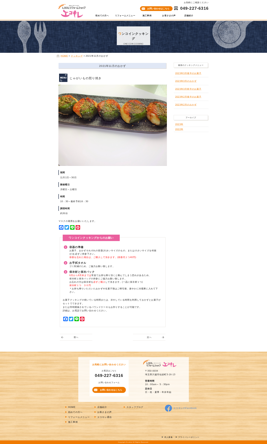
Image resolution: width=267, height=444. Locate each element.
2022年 (179, 129)
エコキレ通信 (104, 417)
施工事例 (147, 15)
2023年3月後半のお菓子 (188, 73)
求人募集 (168, 437)
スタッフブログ (135, 407)
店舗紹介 (188, 15)
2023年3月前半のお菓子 (188, 89)
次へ (149, 337)
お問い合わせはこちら (158, 8)
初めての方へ (102, 15)
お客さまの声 (169, 15)
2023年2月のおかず (186, 104)
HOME (72, 407)
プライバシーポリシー (188, 437)
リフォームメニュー (125, 15)
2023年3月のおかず (186, 81)
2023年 (179, 124)
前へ (76, 337)
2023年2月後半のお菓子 (188, 97)
